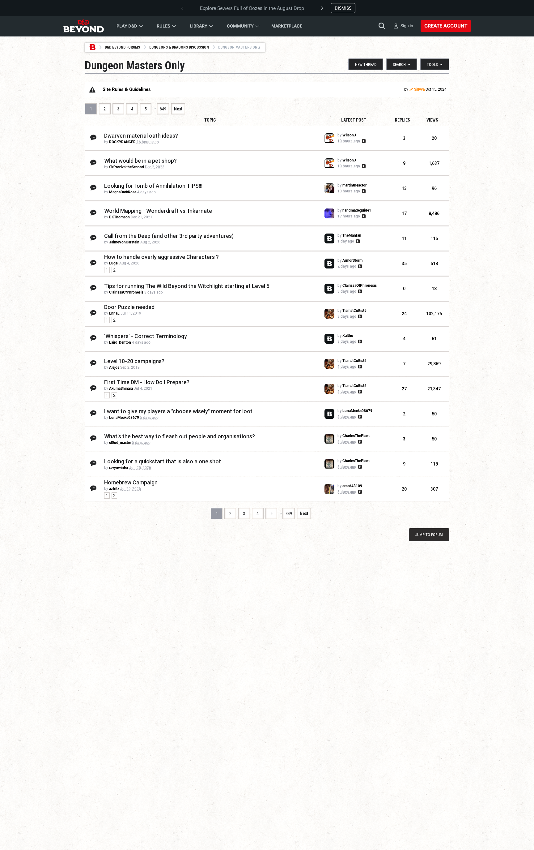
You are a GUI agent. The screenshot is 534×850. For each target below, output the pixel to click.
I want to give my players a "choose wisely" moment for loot (178, 411)
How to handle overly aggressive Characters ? (161, 257)
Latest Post (353, 120)
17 (404, 213)
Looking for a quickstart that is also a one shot (162, 461)
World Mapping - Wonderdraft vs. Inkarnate (158, 211)
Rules (163, 26)
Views (432, 120)
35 (404, 263)
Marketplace (286, 26)
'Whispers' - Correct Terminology (145, 336)
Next (178, 108)
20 (404, 489)
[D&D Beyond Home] (83, 25)
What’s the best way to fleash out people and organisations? (179, 436)
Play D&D (127, 26)
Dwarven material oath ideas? (141, 135)
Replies (402, 120)
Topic (210, 120)
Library (198, 26)
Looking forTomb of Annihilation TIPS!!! (153, 185)
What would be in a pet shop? (140, 160)
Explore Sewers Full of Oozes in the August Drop (252, 8)
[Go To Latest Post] (363, 141)
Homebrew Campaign (131, 482)
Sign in (406, 25)
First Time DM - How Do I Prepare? (146, 382)
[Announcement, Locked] (92, 89)
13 (404, 188)
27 (404, 388)
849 (163, 108)
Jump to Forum (429, 534)
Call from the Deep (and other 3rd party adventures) (169, 236)
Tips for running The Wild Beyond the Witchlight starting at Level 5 (186, 286)
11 (404, 238)
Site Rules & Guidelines (127, 89)
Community (240, 26)
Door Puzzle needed (129, 307)
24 (404, 313)
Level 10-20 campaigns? (134, 361)
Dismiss (343, 8)
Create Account (445, 26)
